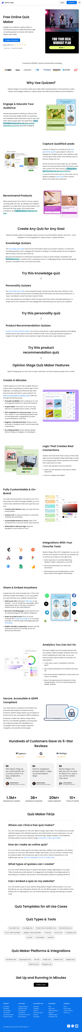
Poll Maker (6, 1008)
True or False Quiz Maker (12, 933)
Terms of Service (68, 1010)
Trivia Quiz (48, 933)
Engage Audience (23, 1006)
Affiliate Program (53, 1014)
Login (62, 2)
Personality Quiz (14, 928)
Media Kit (51, 1012)
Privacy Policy (67, 1008)
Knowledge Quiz (28, 928)
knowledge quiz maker (17, 249)
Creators (35, 1010)
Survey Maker (7, 1010)
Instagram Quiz (47, 964)
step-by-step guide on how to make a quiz (39, 857)
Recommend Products (24, 1014)
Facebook (17, 619)
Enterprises (36, 1016)
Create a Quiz (41, 985)
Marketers (36, 1006)
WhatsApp (8, 623)
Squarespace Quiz (25, 959)
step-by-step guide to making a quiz (16, 396)
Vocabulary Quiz (71, 933)
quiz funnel (60, 177)
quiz (30, 601)
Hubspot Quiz (70, 959)
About (65, 1006)
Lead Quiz (51, 937)
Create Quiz (72, 2)
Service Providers (38, 1012)
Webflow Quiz (58, 959)
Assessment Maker (8, 1014)
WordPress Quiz (11, 959)
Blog (50, 1006)
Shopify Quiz (47, 959)
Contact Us (66, 1012)
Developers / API (53, 1016)
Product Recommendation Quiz (46, 928)
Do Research (21, 1012)
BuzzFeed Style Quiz (65, 928)
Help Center (52, 1008)
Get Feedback (22, 1010)
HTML (27, 601)
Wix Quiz (36, 959)
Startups (35, 1014)
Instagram (26, 619)
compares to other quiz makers (49, 838)
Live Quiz (29, 937)
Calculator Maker (7, 1016)
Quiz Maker (6, 1006)
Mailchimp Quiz (34, 964)
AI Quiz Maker (40, 937)
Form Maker (6, 1012)
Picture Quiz (58, 933)
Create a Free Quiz (11, 40)
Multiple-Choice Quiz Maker (32, 933)
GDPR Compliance (53, 1010)
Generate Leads (22, 1008)
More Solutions (22, 1016)
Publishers (36, 1008)
